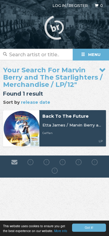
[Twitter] (78, 162)
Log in (59, 5)
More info (60, 230)
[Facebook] (30, 162)
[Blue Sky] (94, 162)
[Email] (14, 162)
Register (78, 5)
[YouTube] (54, 171)
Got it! (89, 227)
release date (35, 102)
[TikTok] (62, 162)
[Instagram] (46, 162)
